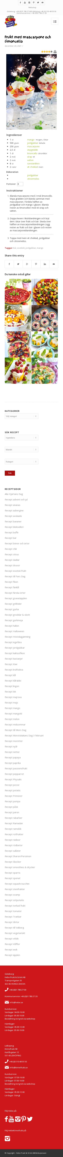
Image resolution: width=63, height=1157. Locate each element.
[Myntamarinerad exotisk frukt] (44, 344)
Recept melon (12, 719)
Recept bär (11, 537)
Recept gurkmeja (14, 620)
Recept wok (11, 949)
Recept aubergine (14, 510)
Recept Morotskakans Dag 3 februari (24, 735)
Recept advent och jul (16, 499)
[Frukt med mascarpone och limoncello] (31, 128)
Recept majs (11, 702)
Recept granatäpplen (16, 598)
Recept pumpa (12, 801)
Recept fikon (11, 581)
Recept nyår (11, 746)
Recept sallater (13, 850)
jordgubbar (32, 142)
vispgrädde (32, 149)
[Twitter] (38, 2)
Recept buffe (12, 532)
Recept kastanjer (14, 658)
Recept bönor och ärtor (17, 543)
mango (40, 248)
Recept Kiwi (11, 664)
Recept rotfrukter (14, 834)
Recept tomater (13, 911)
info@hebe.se (16, 1002)
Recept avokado (13, 515)
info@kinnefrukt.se (19, 1067)
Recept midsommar (15, 724)
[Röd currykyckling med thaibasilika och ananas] (44, 371)
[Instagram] (29, 2)
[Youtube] (25, 2)
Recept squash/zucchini (17, 883)
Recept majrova (13, 697)
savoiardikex (33, 163)
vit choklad (32, 166)
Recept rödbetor (14, 845)
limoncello (32, 153)
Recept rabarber (13, 817)
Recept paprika (13, 762)
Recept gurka (12, 609)
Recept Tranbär (13, 916)
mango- (31, 139)
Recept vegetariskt (15, 933)
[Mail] (42, 2)
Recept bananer (13, 521)
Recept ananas (12, 504)
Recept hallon (12, 625)
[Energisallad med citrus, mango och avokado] (44, 292)
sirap (29, 156)
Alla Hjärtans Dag (14, 493)
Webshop (32, 7)
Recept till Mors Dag (15, 729)
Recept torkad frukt (15, 905)
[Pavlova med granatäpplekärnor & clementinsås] (18, 318)
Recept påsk (11, 806)
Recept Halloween (14, 631)
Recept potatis (12, 790)
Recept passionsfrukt (16, 768)
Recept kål (10, 675)
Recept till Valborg (14, 927)
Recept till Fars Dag (15, 576)
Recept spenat (12, 878)
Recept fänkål (12, 587)
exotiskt (21, 248)
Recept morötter (14, 740)
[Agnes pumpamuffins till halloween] (44, 318)
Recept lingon (12, 686)
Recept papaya (13, 757)
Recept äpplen (12, 955)
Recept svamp (12, 894)
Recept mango (12, 708)
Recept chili (11, 548)
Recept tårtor (12, 922)
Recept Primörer (13, 795)
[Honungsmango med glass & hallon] (18, 371)
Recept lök (10, 691)
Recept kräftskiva (14, 669)
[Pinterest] (33, 2)
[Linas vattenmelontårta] (18, 344)
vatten (30, 160)
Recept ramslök (13, 828)
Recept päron (12, 812)
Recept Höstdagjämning (17, 636)
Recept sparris (12, 872)
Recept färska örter (15, 592)
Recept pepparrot (14, 773)
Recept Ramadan (14, 823)
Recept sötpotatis (14, 900)
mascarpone (33, 146)
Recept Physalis (13, 779)
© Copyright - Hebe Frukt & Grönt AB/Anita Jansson (25, 1153)
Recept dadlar (12, 559)
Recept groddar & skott (17, 614)
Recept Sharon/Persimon (18, 856)
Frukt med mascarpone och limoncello (28, 39)
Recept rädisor (12, 839)
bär (14, 248)
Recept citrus (12, 554)
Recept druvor (12, 565)
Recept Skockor (13, 861)
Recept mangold (13, 713)
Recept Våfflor (12, 944)
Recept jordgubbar (15, 647)
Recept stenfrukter (15, 889)
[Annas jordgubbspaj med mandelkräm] (18, 292)
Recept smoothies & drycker (20, 867)
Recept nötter (12, 751)
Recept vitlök (12, 938)
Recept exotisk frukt (15, 570)
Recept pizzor (12, 784)
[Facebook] (20, 2)
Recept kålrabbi (13, 680)
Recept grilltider (13, 603)
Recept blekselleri (14, 526)
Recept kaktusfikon (15, 653)
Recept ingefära (13, 642)
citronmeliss (33, 178)
